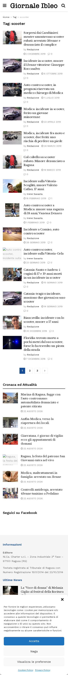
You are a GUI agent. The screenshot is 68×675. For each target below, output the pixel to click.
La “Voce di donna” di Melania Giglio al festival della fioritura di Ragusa (42, 591)
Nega (34, 651)
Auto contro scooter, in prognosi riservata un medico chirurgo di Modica (43, 89)
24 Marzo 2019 (52, 146)
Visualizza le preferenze (34, 662)
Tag (14, 17)
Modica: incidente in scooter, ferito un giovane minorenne (44, 113)
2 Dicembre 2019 (36, 54)
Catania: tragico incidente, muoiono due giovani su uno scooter (44, 297)
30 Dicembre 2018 (36, 331)
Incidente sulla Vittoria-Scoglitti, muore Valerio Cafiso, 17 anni (40, 185)
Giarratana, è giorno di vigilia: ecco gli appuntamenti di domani (42, 439)
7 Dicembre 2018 (36, 359)
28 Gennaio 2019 (36, 242)
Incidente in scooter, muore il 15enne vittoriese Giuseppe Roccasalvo (44, 64)
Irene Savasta (34, 194)
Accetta (34, 641)
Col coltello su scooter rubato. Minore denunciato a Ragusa (44, 161)
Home (6, 17)
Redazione (33, 49)
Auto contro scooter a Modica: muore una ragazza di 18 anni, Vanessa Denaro (44, 209)
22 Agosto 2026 (33, 411)
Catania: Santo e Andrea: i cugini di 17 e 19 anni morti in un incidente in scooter (43, 273)
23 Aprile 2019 (52, 122)
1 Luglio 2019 (51, 97)
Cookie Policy (25, 670)
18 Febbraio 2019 (36, 198)
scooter (24, 17)
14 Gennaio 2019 (53, 306)
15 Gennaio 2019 (53, 282)
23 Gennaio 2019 (35, 262)
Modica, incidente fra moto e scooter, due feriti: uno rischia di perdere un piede (44, 137)
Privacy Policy (42, 670)
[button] (62, 599)
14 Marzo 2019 (52, 170)
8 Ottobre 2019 (53, 73)
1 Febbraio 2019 (35, 222)
